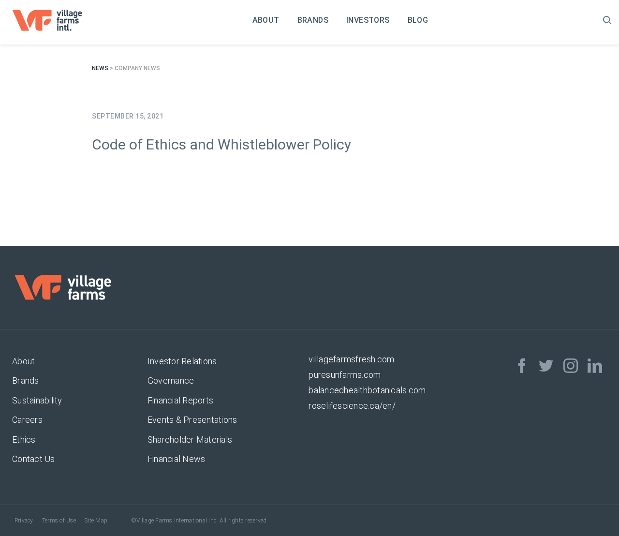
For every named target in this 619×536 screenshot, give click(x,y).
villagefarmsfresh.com (351, 359)
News (100, 68)
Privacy (24, 520)
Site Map (96, 520)
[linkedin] (595, 365)
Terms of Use (59, 520)
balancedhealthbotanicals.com (367, 390)
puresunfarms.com (345, 375)
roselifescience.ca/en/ (352, 406)
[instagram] (570, 365)
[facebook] (522, 365)
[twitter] (546, 365)
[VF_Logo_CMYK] (53, 13)
